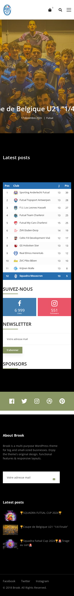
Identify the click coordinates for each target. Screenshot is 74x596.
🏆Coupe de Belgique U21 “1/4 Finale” (44, 527)
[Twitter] (24, 401)
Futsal (49, 118)
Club (16, 185)
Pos (7, 185)
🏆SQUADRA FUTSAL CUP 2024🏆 (41, 513)
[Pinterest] (62, 401)
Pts (67, 185)
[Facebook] (11, 401)
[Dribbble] (49, 401)
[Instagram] (36, 401)
